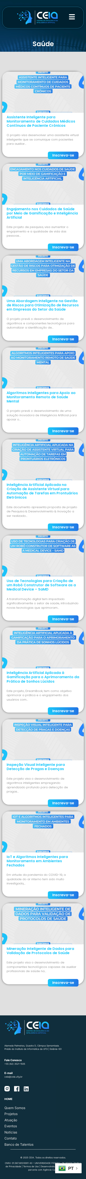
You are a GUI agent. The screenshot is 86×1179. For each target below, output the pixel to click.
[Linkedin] (26, 1089)
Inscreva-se (63, 155)
